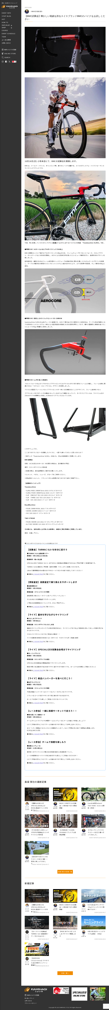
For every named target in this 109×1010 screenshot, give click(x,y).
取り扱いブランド (29, 998)
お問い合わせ (28, 1000)
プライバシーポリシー (31, 1003)
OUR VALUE (6, 25)
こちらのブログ (38, 574)
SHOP (4, 27)
